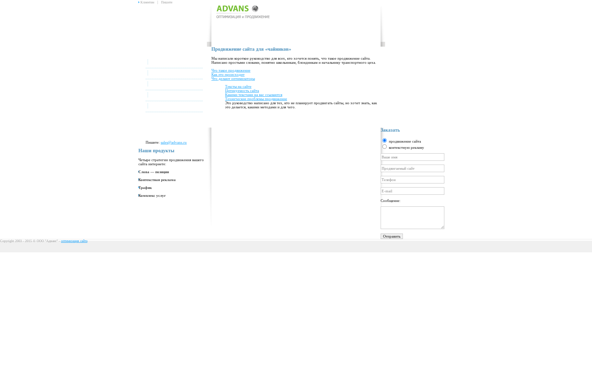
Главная (166, 63)
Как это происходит (228, 74)
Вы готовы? (169, 85)
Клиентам (147, 2)
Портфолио (168, 96)
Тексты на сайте (238, 86)
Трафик (145, 187)
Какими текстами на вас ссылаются (253, 95)
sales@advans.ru (174, 142)
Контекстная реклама (157, 180)
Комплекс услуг (152, 195)
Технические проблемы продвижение (256, 99)
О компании (169, 74)
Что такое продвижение (230, 70)
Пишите (166, 2)
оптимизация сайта (74, 241)
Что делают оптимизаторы (233, 78)
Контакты (167, 107)
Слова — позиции (153, 172)
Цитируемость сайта (242, 90)
